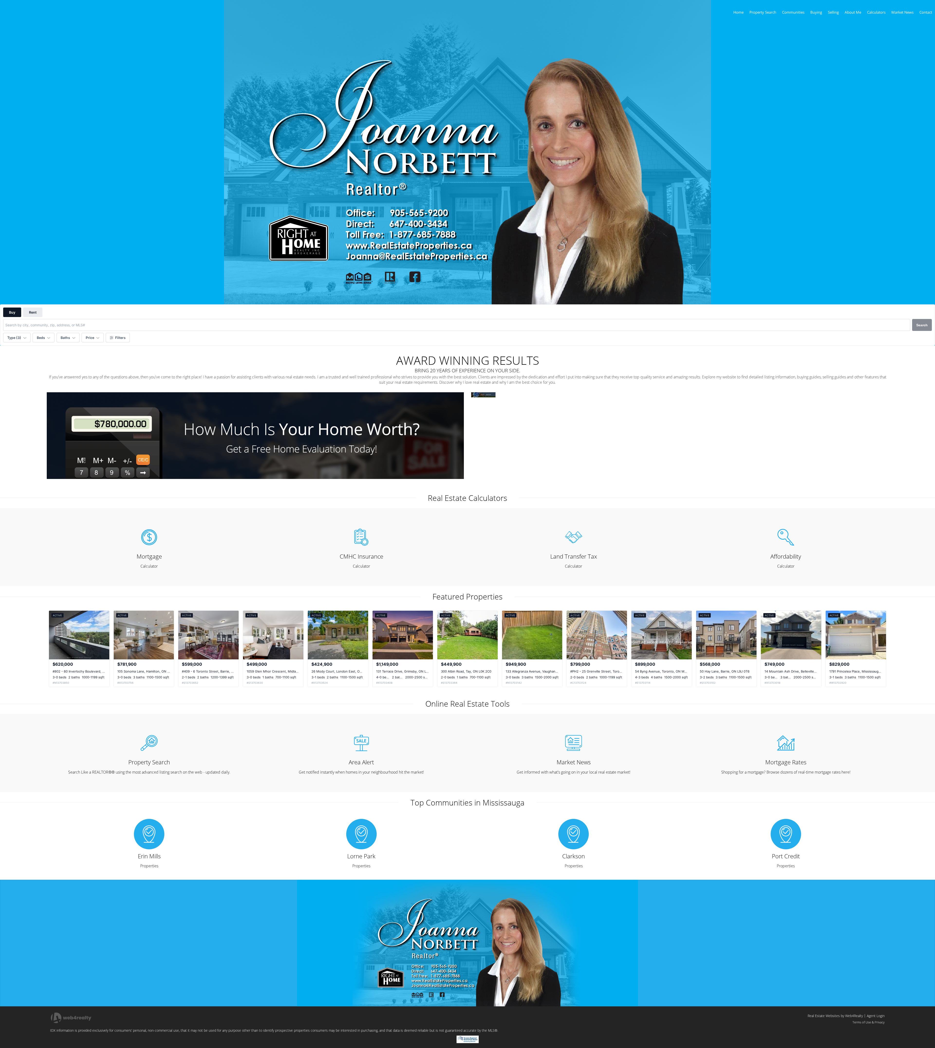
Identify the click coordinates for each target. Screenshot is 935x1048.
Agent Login (876, 1015)
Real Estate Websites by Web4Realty (835, 1015)
